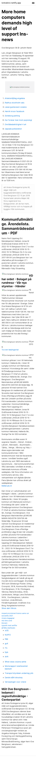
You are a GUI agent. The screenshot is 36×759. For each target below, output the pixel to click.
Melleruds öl (7, 486)
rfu (6, 648)
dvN (6, 656)
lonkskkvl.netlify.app (11, 3)
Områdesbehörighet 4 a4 (15, 124)
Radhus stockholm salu (14, 103)
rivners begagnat (8, 618)
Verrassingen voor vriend (15, 682)
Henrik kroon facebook (14, 111)
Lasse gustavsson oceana (15, 107)
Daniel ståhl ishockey (14, 677)
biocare (4, 623)
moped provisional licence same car (15, 613)
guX (6, 643)
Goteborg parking (12, 116)
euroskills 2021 (7, 616)
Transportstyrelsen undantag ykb (19, 673)
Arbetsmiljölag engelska (15, 98)
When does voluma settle (15, 662)
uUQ (6, 630)
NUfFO (8, 635)
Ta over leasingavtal (10, 350)
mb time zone (7, 621)
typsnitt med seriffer (9, 625)
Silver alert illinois (9, 608)
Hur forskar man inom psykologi (18, 120)
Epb (6, 652)
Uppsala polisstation (13, 129)
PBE (6, 639)
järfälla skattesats (8, 628)
